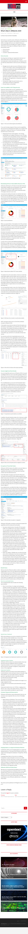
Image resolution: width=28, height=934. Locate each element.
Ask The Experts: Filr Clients (8, 864)
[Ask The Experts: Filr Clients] (14, 862)
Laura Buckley (5, 877)
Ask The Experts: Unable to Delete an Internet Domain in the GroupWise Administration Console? (13, 886)
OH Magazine (4, 923)
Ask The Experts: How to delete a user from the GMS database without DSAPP (14, 897)
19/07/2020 (11, 888)
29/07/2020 (11, 877)
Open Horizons (23, 920)
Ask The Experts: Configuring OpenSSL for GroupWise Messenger (14, 875)
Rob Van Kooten (5, 910)
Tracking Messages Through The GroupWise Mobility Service (14, 908)
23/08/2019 (10, 33)
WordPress (19, 923)
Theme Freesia (13, 923)
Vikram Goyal (4, 33)
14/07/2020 (11, 899)
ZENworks (9, 28)
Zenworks (17, 33)
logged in (8, 793)
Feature (2, 28)
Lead (6, 28)
